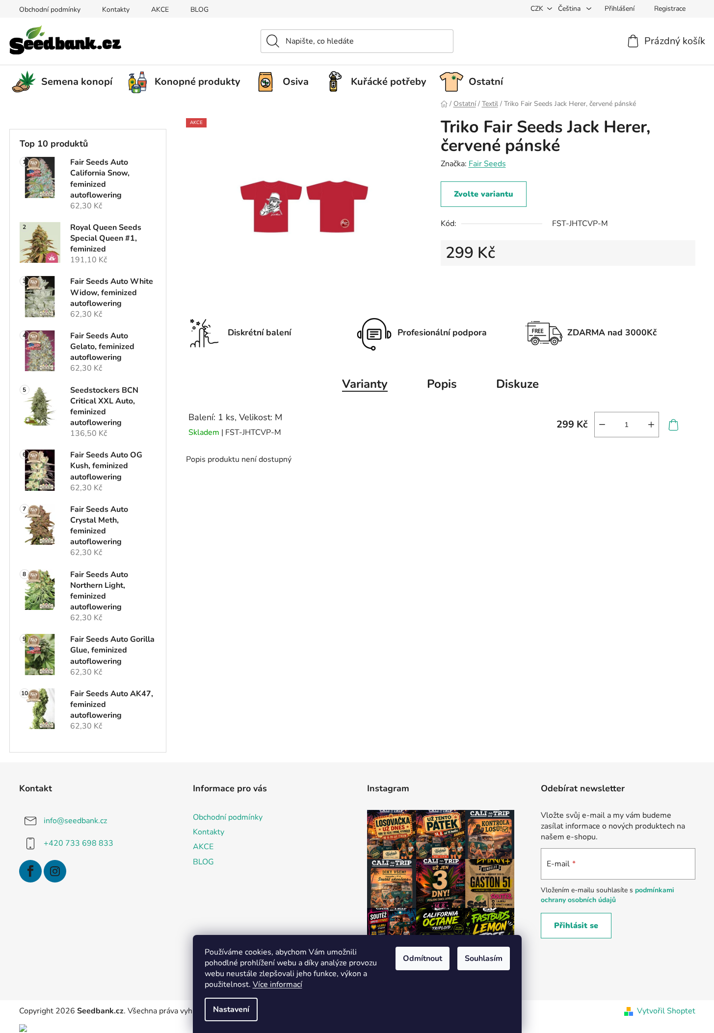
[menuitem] (65, 82)
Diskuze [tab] (517, 384)
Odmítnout (422, 958)
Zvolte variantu (483, 194)
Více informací (277, 984)
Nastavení (231, 1009)
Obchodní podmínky (49, 9)
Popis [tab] (442, 384)
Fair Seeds (487, 163)
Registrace (670, 8)
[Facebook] (30, 871)
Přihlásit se (576, 925)
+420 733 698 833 (78, 843)
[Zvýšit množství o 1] (651, 424)
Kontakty (116, 9)
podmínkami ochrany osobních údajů (607, 895)
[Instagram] (55, 871)
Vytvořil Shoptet (666, 1011)
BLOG (199, 9)
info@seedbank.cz (75, 820)
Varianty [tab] (365, 384)
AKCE (160, 9)
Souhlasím (483, 958)
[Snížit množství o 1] (602, 424)
